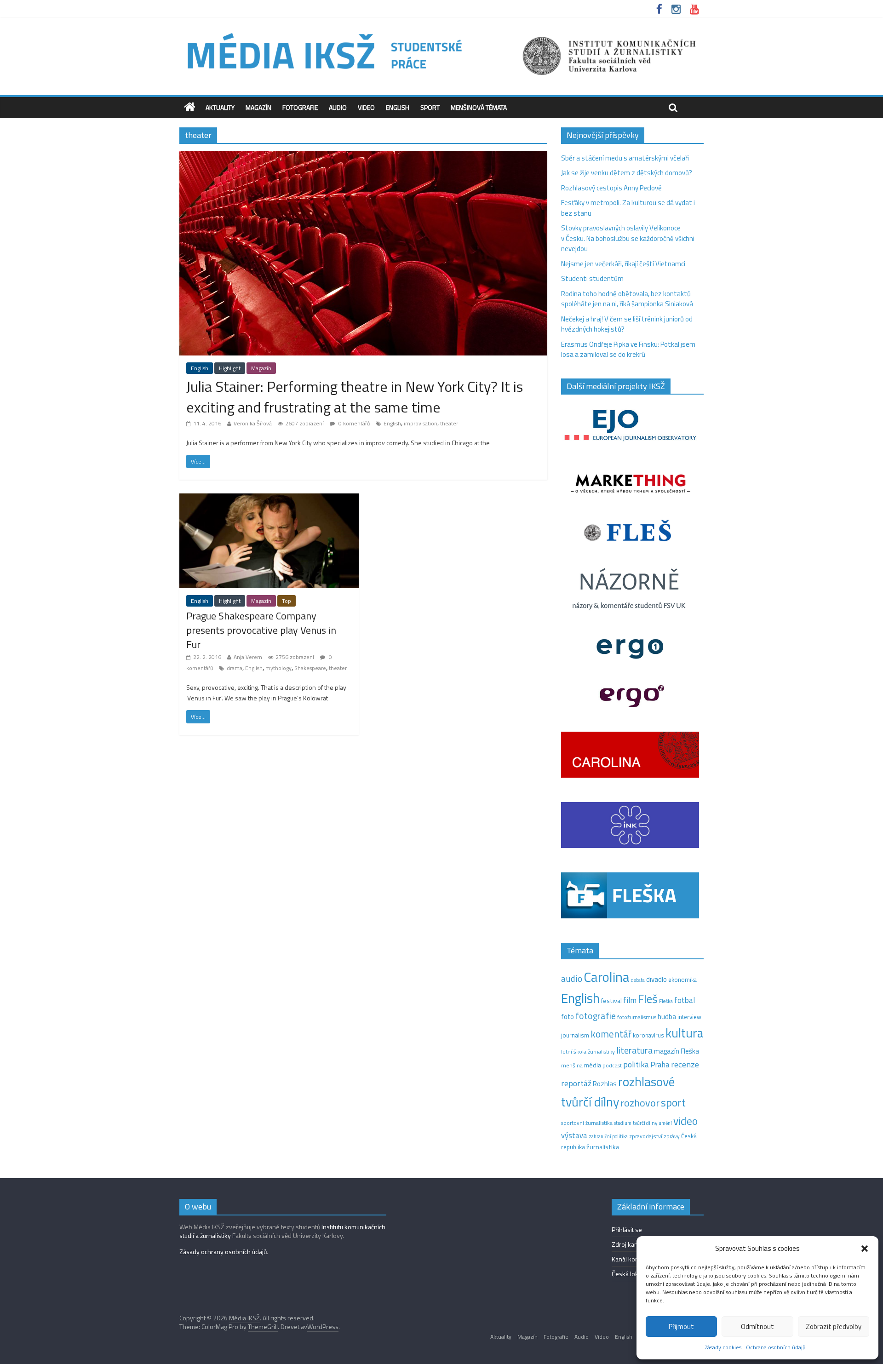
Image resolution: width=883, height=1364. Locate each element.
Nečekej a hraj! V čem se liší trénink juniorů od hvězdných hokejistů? (627, 324)
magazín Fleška (676, 1051)
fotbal (684, 1000)
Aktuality (220, 107)
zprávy (672, 1136)
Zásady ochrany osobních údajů (223, 1251)
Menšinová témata (479, 107)
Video (366, 107)
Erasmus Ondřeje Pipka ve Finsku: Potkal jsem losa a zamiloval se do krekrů (628, 349)
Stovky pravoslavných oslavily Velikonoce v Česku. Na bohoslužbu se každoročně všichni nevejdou (627, 238)
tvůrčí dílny (645, 1123)
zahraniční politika (608, 1136)
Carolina (607, 977)
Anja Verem (248, 657)
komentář (611, 1033)
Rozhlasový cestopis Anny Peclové (611, 188)
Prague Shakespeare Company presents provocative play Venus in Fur (261, 630)
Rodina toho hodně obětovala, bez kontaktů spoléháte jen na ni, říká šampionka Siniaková (627, 298)
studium (622, 1123)
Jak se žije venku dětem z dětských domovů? (626, 172)
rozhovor (639, 1103)
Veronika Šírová (253, 423)
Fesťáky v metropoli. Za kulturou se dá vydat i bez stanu (628, 207)
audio (571, 978)
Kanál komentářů (635, 1259)
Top (286, 600)
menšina (572, 1065)
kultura (684, 1033)
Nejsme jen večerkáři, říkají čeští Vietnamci (623, 263)
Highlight (230, 368)
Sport (430, 107)
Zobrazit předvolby (833, 1326)
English (397, 107)
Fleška (666, 1001)
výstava (574, 1135)
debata (638, 980)
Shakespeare (310, 668)
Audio (338, 107)
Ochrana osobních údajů (775, 1347)
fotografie (595, 1016)
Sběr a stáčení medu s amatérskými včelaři (625, 158)
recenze (685, 1064)
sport (673, 1102)
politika (636, 1064)
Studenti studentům (592, 278)
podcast (612, 1065)
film (629, 1000)
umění (665, 1123)
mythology (278, 668)
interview (689, 1016)
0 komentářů (353, 423)
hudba (667, 1016)
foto (567, 1017)
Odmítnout (757, 1326)
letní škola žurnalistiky (588, 1051)
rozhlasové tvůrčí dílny (618, 1092)
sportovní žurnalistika (587, 1123)
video (685, 1121)
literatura (634, 1050)
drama (234, 668)
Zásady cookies (723, 1347)
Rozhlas (605, 1083)
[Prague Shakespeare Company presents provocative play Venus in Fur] (269, 498)
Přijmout (681, 1326)
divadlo (656, 979)
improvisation (420, 423)
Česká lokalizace (634, 1273)
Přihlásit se (627, 1229)
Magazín (258, 107)
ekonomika (682, 979)
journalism (575, 1035)
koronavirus (648, 1035)
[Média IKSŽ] (441, 32)
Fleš (648, 999)
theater (449, 423)
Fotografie (300, 107)
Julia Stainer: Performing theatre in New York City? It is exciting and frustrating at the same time (354, 396)
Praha (660, 1065)
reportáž (576, 1083)
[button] (864, 1248)
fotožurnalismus (636, 1017)
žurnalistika (602, 1147)
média (592, 1065)
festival (611, 1001)
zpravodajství (645, 1136)
